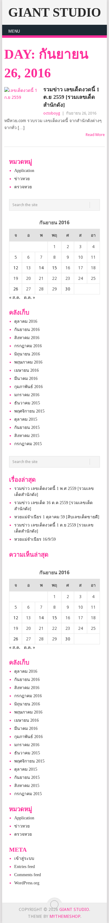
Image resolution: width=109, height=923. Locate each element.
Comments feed (27, 875)
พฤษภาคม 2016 (28, 362)
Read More (95, 134)
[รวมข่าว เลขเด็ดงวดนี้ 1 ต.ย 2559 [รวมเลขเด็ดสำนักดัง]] (22, 100)
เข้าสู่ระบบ (24, 858)
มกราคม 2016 (26, 395)
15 (54, 267)
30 (67, 289)
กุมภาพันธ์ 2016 (28, 386)
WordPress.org (26, 883)
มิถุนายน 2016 (27, 354)
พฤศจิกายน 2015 (29, 411)
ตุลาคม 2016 (25, 321)
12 (15, 267)
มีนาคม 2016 (26, 378)
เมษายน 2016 (26, 370)
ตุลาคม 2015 (25, 419)
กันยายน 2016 (27, 329)
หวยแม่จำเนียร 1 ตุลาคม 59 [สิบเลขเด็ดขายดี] (56, 517)
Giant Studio (54, 12)
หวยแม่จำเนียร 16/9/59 (35, 539)
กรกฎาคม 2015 (28, 444)
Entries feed (24, 866)
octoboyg (51, 113)
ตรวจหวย (23, 187)
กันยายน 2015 (27, 427)
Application (24, 170)
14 (41, 267)
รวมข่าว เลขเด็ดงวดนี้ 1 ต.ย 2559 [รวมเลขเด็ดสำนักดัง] (71, 97)
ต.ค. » (29, 297)
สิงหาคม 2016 (26, 337)
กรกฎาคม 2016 (28, 346)
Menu (14, 31)
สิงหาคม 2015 (26, 435)
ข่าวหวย (22, 179)
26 (15, 289)
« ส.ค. (14, 297)
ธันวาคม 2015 (27, 403)
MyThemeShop (64, 916)
